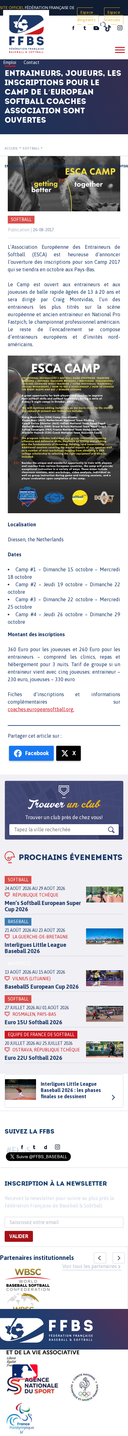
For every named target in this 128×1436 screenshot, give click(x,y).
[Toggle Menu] (120, 50)
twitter (84, 28)
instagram (120, 28)
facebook (73, 28)
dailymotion (45, 1147)
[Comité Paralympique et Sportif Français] (20, 1419)
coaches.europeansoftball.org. (41, 709)
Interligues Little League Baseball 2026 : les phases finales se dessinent (71, 1090)
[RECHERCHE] (103, 25)
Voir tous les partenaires (89, 1266)
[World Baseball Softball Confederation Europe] (23, 1308)
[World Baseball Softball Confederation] (28, 1281)
